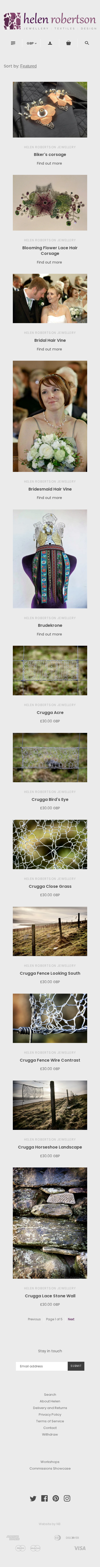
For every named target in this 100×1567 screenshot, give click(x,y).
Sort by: (12, 66)
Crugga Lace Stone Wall (50, 1296)
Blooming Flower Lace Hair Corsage (50, 250)
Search (50, 1394)
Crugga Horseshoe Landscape (50, 1147)
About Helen (50, 1401)
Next (71, 1319)
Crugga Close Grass (50, 886)
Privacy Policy (50, 1414)
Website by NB (50, 1524)
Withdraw (50, 1434)
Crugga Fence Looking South (50, 973)
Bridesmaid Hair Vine (50, 489)
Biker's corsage (50, 154)
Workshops (50, 1461)
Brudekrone (50, 625)
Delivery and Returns (50, 1407)
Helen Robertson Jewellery (50, 147)
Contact (50, 1427)
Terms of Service (50, 1421)
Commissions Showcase (50, 1468)
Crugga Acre (50, 713)
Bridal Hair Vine (50, 340)
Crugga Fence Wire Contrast (50, 1060)
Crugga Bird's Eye (50, 799)
